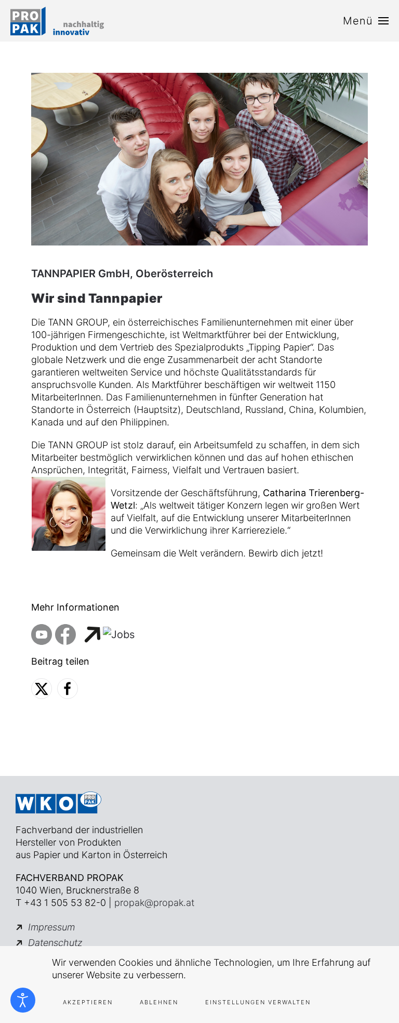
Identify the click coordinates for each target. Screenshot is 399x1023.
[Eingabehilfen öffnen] (22, 1000)
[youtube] (41, 634)
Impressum (51, 927)
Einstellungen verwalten (258, 1002)
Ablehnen (159, 1002)
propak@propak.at (154, 902)
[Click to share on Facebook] (67, 688)
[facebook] (65, 634)
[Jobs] (108, 634)
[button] (366, 21)
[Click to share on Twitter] (41, 688)
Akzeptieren (88, 1002)
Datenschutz (55, 942)
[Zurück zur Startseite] (57, 21)
